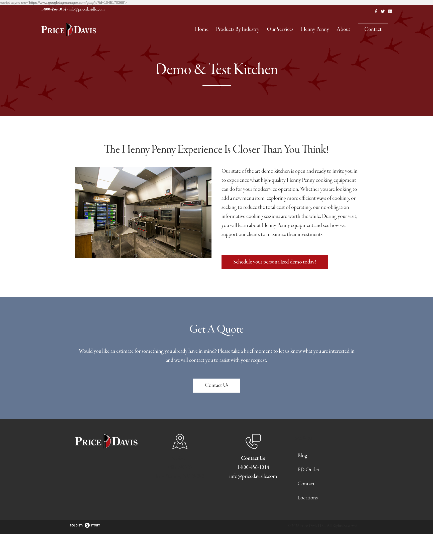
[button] (275, 262)
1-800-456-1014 (53, 9)
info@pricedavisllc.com (86, 9)
